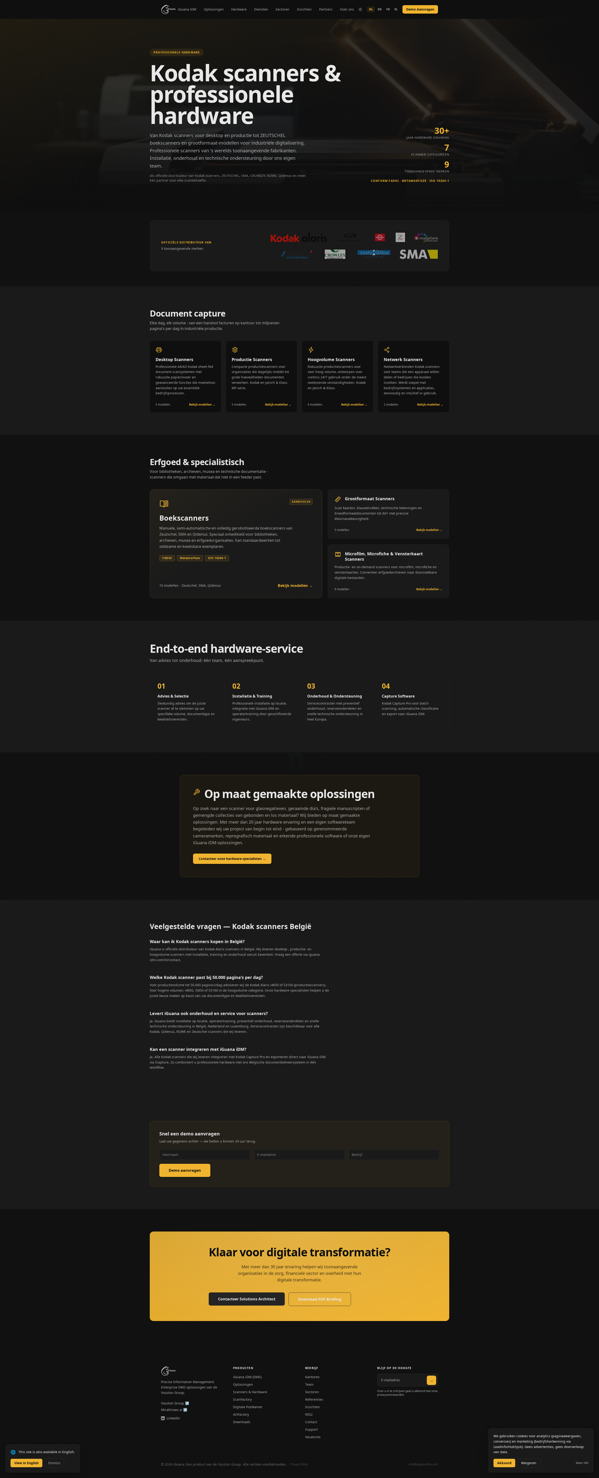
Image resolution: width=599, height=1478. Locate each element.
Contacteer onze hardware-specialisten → (232, 858)
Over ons (347, 9)
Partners (325, 9)
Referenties (314, 1399)
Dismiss (54, 1463)
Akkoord (504, 1463)
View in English (26, 1463)
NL (371, 9)
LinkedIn (173, 1418)
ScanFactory (242, 1399)
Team (309, 1384)
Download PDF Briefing (319, 1299)
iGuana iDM (187, 9)
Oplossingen (214, 9)
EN (380, 9)
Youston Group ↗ (175, 1403)
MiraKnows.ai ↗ (174, 1409)
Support (311, 1429)
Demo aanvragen (185, 1170)
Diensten (261, 9)
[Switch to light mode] (360, 9)
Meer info (582, 1463)
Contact (311, 1422)
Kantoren (312, 1377)
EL (396, 9)
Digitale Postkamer (248, 1407)
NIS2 (309, 1414)
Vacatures (313, 1437)
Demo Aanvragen (420, 9)
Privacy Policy (299, 1464)
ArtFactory (241, 1414)
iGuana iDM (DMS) (247, 1377)
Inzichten (304, 9)
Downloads (241, 1422)
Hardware (239, 9)
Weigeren (528, 1463)
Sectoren (282, 9)
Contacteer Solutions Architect (246, 1299)
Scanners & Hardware (250, 1392)
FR (388, 9)
